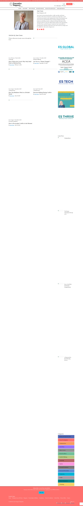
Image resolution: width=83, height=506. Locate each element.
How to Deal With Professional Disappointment (67, 286)
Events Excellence (63, 453)
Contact (68, 498)
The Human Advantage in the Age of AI (68, 213)
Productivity (62, 474)
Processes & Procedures (64, 470)
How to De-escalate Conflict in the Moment (20, 123)
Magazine (25, 8)
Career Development (63, 440)
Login (64, 4)
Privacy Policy (63, 498)
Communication (12, 90)
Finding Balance (67, 138)
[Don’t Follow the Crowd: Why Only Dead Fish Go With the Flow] (20, 49)
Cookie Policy (56, 498)
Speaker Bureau (40, 8)
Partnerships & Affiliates (33, 498)
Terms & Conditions (49, 498)
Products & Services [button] (50, 8)
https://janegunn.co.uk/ (41, 13)
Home (19, 8)
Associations (32, 8)
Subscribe (41, 492)
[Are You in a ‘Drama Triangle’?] (45, 49)
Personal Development (13, 121)
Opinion (61, 463)
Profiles (60, 477)
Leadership (11, 59)
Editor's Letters (62, 450)
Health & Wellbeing (37, 59)
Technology (61, 484)
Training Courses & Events (17, 498)
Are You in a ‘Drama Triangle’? (42, 61)
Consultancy (41, 498)
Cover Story (61, 446)
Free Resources (61, 8)
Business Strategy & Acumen (65, 436)
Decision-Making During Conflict (42, 92)
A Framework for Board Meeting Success (67, 359)
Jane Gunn (12, 64)
